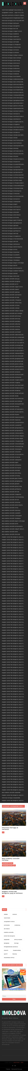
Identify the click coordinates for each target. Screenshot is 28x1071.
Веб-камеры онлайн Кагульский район (13, 342)
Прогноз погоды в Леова (10, 137)
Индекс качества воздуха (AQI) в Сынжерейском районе (13, 680)
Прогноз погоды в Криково (10, 212)
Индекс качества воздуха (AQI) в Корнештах (13, 723)
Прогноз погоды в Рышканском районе (13, 159)
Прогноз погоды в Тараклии (11, 193)
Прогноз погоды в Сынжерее (11, 167)
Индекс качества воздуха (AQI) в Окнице (13, 664)
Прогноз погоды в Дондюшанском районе (13, 100)
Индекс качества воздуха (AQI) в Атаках (13, 766)
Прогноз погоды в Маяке (10, 273)
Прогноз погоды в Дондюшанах (12, 223)
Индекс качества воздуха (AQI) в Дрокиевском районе (13, 619)
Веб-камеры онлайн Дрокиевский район (13, 361)
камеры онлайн (9, 932)
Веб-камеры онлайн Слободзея (12, 515)
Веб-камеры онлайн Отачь (10, 507)
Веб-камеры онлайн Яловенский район (13, 388)
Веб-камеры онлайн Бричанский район (13, 340)
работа (6, 950)
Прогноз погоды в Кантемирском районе (13, 89)
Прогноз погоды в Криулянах (11, 215)
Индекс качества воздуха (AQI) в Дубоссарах (13, 744)
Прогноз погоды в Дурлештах (11, 231)
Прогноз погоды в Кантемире (11, 76)
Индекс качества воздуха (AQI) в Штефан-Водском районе (13, 694)
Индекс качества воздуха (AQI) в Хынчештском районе (13, 643)
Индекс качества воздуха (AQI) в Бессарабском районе (13, 595)
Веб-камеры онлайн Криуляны (11, 473)
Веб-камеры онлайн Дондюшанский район (13, 358)
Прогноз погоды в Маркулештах (12, 246)
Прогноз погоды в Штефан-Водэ (12, 180)
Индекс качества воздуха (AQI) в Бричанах (13, 577)
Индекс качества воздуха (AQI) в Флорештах (13, 635)
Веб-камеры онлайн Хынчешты (11, 294)
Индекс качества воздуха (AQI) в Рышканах (13, 678)
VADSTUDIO (7, 918)
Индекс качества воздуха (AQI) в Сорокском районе (13, 691)
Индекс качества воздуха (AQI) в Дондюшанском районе (13, 616)
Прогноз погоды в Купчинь (10, 217)
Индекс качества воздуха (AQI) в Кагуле (13, 542)
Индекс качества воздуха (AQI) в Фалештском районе (13, 627)
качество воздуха (9, 936)
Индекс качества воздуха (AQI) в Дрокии (13, 742)
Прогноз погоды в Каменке (10, 73)
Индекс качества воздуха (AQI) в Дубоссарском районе (13, 622)
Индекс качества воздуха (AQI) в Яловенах (13, 648)
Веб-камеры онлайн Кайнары (11, 324)
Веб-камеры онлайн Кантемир (11, 332)
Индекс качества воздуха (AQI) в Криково (13, 728)
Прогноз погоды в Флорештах (11, 119)
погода (16, 943)
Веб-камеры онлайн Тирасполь (12, 302)
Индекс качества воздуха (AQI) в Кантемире (13, 590)
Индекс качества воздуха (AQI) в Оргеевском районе (13, 667)
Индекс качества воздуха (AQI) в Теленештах (13, 707)
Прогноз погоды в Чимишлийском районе (13, 95)
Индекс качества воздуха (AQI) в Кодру (13, 720)
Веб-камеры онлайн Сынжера (11, 513)
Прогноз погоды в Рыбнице (10, 252)
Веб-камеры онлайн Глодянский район (13, 380)
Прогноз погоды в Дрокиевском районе (13, 103)
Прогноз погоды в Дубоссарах (11, 228)
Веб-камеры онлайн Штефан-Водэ (12, 438)
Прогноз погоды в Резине (10, 156)
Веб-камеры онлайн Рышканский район (13, 417)
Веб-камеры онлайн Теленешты (12, 449)
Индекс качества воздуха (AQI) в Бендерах (13, 539)
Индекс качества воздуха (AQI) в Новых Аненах (13, 569)
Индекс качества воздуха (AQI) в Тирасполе (13, 561)
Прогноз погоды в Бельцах (10, 23)
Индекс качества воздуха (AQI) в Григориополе (13, 755)
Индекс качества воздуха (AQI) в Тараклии (13, 710)
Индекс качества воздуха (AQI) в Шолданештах (13, 688)
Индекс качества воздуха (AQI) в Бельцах (13, 800)
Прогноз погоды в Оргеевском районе (13, 151)
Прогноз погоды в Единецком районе (13, 108)
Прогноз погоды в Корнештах (11, 207)
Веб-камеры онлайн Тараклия (11, 451)
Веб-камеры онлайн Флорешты (11, 377)
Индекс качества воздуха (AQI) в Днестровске (13, 736)
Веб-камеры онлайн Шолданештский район (13, 427)
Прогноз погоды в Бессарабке (11, 57)
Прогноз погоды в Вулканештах (12, 268)
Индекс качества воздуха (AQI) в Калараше (13, 585)
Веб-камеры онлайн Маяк (10, 531)
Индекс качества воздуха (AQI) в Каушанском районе (13, 608)
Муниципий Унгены (7, 863)
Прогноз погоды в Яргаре (10, 241)
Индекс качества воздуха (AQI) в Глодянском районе (13, 638)
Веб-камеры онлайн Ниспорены (12, 401)
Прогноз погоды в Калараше (11, 71)
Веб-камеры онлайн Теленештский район (13, 446)
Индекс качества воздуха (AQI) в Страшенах (13, 558)
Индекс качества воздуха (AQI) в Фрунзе (13, 750)
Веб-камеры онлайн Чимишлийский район (13, 353)
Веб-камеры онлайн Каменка (11, 329)
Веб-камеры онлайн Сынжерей (11, 425)
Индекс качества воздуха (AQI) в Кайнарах (13, 582)
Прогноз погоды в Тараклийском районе (13, 185)
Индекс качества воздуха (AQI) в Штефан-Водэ (13, 696)
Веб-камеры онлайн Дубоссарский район (13, 364)
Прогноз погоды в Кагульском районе (13, 20)
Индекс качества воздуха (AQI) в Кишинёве (13, 795)
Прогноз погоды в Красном (10, 276)
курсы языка (18, 939)
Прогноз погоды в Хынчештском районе (13, 127)
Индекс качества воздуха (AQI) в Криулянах (13, 731)
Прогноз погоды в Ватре (9, 265)
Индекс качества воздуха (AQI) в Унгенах (13, 563)
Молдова (6, 943)
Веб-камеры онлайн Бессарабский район (13, 337)
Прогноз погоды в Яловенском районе (13, 129)
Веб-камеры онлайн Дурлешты (11, 489)
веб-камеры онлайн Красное (11, 534)
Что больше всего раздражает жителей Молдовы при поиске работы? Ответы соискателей (13, 18)
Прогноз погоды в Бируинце (11, 60)
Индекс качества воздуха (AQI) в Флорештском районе (13, 632)
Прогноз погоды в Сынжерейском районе (13, 164)
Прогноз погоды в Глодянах (11, 124)
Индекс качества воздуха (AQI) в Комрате (13, 547)
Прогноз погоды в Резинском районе (13, 153)
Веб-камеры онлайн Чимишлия (11, 459)
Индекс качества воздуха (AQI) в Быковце (13, 579)
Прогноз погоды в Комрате (10, 34)
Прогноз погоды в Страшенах (11, 44)
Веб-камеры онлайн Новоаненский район (13, 334)
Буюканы (17, 925)
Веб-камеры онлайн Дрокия (10, 483)
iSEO (22, 1062)
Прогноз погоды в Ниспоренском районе (13, 140)
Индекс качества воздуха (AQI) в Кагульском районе (13, 600)
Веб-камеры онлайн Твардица (11, 518)
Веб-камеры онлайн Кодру (10, 462)
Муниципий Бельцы (17, 1069)
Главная (8, 1069)
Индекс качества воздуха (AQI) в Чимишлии (13, 718)
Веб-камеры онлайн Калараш (11, 326)
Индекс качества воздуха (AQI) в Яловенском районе (13, 646)
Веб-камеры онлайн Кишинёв (11, 792)
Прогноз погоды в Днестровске (12, 220)
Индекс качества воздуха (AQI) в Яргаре (13, 758)
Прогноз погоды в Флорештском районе (13, 116)
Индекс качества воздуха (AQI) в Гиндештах (13, 752)
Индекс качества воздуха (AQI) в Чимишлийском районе (13, 611)
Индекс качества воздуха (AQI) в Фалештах (13, 630)
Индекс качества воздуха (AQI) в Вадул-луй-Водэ (13, 779)
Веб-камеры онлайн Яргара (10, 499)
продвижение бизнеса (11, 946)
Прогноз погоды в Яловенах (11, 132)
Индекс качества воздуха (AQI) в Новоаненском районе (13, 593)
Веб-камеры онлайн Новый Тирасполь (13, 529)
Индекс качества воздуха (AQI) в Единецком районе (13, 624)
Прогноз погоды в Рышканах (11, 161)
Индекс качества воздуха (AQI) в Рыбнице (13, 768)
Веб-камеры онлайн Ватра (10, 523)
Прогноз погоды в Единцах (10, 36)
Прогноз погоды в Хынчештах (11, 39)
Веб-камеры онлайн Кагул (10, 284)
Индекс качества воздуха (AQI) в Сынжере (13, 771)
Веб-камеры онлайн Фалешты (11, 372)
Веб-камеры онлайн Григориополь (13, 497)
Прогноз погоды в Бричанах (11, 63)
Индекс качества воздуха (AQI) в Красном (13, 537)
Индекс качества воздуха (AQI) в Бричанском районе (13, 598)
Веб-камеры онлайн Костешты (11, 467)
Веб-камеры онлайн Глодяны (11, 382)
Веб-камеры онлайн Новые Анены (12, 310)
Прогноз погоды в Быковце (10, 65)
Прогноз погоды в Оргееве (10, 42)
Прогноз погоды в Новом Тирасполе (13, 270)
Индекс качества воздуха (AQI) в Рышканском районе (13, 675)
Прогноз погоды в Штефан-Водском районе (13, 177)
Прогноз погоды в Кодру (10, 204)
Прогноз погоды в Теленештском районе (13, 188)
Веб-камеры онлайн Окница (10, 406)
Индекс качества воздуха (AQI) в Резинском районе (13, 670)
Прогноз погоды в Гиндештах (11, 236)
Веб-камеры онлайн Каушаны (11, 457)
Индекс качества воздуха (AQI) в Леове (13, 654)
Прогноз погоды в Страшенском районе (13, 183)
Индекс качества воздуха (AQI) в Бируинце (13, 574)
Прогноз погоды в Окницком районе (13, 145)
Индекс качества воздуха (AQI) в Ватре (13, 782)
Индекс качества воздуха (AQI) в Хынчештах (13, 553)
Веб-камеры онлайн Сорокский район (13, 433)
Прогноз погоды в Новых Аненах (12, 55)
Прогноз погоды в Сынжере (11, 254)
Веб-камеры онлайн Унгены (11, 305)
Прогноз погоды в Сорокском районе (13, 175)
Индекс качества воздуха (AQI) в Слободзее (13, 774)
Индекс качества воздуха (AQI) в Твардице (13, 776)
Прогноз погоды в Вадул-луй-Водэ (13, 262)
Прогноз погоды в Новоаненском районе (13, 79)
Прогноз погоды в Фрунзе (10, 233)
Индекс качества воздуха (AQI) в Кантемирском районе (13, 606)
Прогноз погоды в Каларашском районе (13, 87)
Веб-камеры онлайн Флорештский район (13, 374)
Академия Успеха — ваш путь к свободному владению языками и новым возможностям (13, 12)
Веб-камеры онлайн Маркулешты (12, 505)
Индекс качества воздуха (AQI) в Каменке (13, 587)
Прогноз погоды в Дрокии (10, 225)
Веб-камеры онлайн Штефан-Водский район (13, 435)
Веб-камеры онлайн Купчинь (11, 475)
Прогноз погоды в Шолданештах (12, 172)
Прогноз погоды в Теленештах (11, 191)
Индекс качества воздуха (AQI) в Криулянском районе (13, 614)
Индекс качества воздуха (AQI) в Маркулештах (13, 763)
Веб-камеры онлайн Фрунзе (10, 491)
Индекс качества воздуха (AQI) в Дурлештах (13, 747)
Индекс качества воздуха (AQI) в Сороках (13, 566)
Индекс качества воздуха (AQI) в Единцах (13, 550)
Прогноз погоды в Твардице (11, 260)
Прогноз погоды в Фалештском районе (13, 111)
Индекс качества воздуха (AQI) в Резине (13, 672)
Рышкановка (17, 950)
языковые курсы (9, 957)
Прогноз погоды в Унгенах (10, 49)
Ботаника (7, 925)
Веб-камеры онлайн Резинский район (13, 412)
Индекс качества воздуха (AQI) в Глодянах (13, 640)
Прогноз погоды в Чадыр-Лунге (12, 31)
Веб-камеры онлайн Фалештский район (13, 369)
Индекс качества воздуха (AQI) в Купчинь (13, 734)
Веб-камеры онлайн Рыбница (11, 510)
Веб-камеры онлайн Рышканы (11, 419)
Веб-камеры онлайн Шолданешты (12, 430)
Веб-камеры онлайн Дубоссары (12, 486)
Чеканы (14, 954)
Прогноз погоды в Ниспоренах (12, 143)
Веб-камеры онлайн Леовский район (13, 393)
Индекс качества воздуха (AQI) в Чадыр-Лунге (13, 545)
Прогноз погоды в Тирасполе (11, 47)
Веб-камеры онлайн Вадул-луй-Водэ (13, 521)
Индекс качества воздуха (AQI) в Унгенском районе (13, 712)
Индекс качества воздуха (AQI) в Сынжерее (13, 683)
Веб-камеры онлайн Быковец (11, 321)
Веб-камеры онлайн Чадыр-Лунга (12, 286)
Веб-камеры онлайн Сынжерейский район (13, 422)
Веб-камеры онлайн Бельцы (11, 278)
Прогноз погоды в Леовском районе (13, 135)
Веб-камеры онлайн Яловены (11, 390)
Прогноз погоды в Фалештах (11, 113)
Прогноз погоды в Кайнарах (11, 68)
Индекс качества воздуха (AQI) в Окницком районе (13, 662)
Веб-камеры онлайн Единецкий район (13, 366)
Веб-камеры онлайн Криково (11, 470)
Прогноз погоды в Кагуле (10, 28)
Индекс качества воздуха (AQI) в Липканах (13, 760)
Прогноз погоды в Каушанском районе (13, 92)
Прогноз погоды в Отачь (9, 249)
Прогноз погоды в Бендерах (11, 26)
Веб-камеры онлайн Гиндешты (11, 494)
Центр (6, 954)
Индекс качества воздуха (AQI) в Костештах (13, 726)
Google (15, 914)
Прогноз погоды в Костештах (11, 209)
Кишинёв (6, 939)
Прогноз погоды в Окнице (10, 148)
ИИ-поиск (7, 928)
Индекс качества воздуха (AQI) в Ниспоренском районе (13, 656)
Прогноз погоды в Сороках (10, 52)
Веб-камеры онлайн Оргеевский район (13, 409)
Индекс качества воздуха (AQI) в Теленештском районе (13, 704)
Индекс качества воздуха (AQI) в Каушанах (13, 715)
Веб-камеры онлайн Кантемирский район (13, 348)
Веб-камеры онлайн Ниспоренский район (13, 398)
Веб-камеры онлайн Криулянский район (13, 356)
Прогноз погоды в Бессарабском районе (13, 81)
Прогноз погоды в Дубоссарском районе (13, 105)
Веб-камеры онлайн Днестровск (12, 478)
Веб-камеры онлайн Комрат (10, 289)
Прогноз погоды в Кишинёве (11, 797)
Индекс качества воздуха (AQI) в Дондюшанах (13, 739)
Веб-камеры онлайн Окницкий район (13, 404)
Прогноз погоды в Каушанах (11, 199)
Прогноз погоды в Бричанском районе (13, 84)
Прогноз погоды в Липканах (11, 244)
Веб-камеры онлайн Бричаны (11, 318)
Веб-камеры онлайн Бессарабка (12, 313)
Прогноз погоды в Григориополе (12, 238)
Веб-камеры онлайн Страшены (11, 300)
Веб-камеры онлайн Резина (10, 414)
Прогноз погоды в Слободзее (11, 257)
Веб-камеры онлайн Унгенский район (13, 454)
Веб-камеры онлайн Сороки (10, 308)
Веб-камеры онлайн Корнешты (11, 465)
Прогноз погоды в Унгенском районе (13, 196)
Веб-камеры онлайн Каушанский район (13, 350)
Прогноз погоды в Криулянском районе (13, 97)
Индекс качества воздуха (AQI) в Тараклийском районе (13, 702)
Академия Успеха (9, 921)
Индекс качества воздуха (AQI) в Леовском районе (13, 651)
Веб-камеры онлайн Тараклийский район (13, 443)
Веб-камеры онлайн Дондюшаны (12, 481)
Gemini (6, 914)
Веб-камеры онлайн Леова (10, 396)
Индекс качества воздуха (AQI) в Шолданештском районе (13, 686)
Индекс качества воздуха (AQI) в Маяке (13, 789)
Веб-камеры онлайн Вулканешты (12, 526)
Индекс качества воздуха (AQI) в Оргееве (13, 555)
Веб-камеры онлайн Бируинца (11, 316)
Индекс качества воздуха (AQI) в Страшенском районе (13, 699)
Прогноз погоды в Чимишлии (11, 201)
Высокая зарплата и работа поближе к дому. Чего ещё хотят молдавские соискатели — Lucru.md (13, 15)
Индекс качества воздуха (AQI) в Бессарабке (13, 571)
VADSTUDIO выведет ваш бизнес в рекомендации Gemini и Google (13, 10)
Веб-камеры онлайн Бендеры (11, 281)
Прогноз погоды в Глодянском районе (13, 121)
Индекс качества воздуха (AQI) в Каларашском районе (13, 603)
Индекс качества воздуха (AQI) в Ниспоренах (13, 659)
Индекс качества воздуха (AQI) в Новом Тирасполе (13, 787)
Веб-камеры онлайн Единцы (11, 292)
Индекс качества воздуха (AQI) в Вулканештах (13, 784)
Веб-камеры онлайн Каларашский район (13, 345)
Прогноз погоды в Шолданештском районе (13, 169)
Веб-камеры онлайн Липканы (11, 502)
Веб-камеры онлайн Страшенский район (13, 441)
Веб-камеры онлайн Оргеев (10, 297)
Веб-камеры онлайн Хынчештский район (13, 385)
